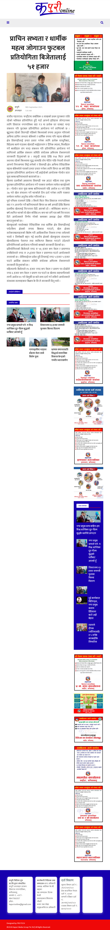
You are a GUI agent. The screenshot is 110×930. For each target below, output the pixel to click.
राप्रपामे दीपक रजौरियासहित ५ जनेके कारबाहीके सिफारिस (94, 633)
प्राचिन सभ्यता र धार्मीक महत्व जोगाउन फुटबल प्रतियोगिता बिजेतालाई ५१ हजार (38, 52)
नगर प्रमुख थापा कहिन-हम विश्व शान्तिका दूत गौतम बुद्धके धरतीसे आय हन (88, 529)
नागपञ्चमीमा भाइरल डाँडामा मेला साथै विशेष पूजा (38, 353)
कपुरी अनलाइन (18, 108)
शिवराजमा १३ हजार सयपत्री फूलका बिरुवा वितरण (52, 327)
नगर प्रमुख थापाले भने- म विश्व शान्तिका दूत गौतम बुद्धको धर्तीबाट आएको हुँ (20, 328)
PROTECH (21, 923)
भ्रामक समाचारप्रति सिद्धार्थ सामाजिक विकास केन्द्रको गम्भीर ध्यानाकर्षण (59, 354)
